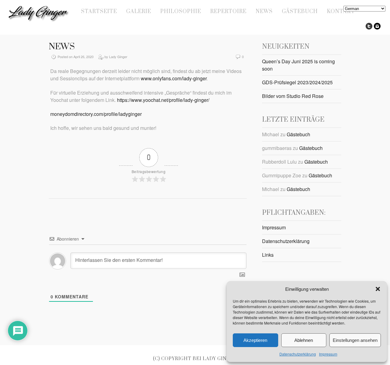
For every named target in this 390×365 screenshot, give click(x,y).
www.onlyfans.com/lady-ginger (174, 78)
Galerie (138, 11)
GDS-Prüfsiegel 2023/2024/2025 (297, 82)
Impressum (328, 353)
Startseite (99, 11)
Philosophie (180, 11)
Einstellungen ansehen (355, 340)
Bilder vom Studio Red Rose (293, 95)
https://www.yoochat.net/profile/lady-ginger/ (163, 99)
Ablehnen (303, 340)
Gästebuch (300, 11)
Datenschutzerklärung (297, 353)
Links (268, 254)
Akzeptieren (255, 340)
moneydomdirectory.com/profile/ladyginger (96, 113)
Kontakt (341, 11)
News (264, 11)
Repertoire (228, 11)
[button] (378, 289)
